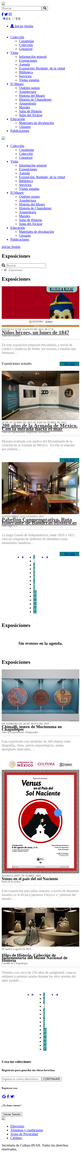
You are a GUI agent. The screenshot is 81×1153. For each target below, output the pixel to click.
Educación (17, 119)
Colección (17, 37)
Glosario (25, 127)
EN (18, 19)
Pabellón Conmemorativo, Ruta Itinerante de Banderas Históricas (39, 521)
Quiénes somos (29, 88)
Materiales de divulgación (36, 123)
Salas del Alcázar (30, 115)
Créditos (16, 1138)
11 (35, 596)
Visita (14, 53)
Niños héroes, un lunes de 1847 (35, 332)
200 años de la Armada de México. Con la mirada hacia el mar (40, 427)
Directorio (17, 1126)
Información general (32, 56)
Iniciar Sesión (23, 26)
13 (35, 604)
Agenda (24, 64)
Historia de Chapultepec (35, 99)
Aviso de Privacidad (24, 1134)
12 (35, 600)
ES (8, 19)
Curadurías (26, 41)
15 (35, 612)
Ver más (69, 364)
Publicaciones (19, 131)
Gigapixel (25, 49)
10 (35, 592)
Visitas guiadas (29, 80)
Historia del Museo (32, 95)
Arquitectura (27, 92)
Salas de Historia (30, 111)
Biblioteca (26, 72)
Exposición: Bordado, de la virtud (42, 68)
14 (35, 608)
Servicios (25, 76)
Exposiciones (28, 60)
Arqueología (27, 103)
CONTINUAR (51, 1079)
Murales (24, 107)
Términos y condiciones (26, 1130)
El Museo (17, 84)
